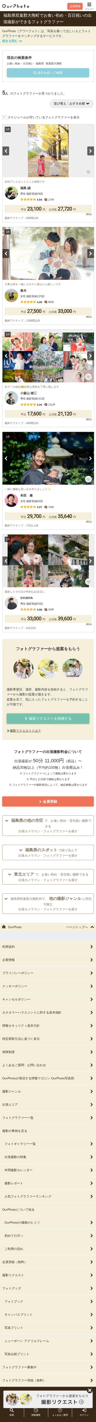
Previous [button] (5, 150)
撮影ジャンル (11, 1091)
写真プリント (13, 1327)
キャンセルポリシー (16, 999)
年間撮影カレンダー (18, 1170)
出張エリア (10, 1104)
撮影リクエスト (13, 1275)
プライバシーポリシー (17, 973)
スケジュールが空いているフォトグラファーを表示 (43, 117)
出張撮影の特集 (15, 1157)
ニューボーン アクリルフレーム (26, 1341)
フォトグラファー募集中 (19, 1367)
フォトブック (13, 1301)
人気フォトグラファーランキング (27, 1196)
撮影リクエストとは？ (25, 730)
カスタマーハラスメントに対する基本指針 (32, 1012)
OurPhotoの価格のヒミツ (22, 1222)
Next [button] (90, 150)
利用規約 (8, 946)
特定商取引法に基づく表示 (21, 1039)
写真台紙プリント (16, 1354)
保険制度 (8, 1052)
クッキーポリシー (14, 986)
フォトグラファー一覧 (17, 1117)
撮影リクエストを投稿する (50, 718)
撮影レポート (13, 1183)
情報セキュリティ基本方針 (21, 1025)
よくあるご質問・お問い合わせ (24, 1065)
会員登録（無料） (14, 1262)
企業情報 (8, 960)
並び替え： (69, 103)
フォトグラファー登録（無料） (24, 1380)
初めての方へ (13, 1235)
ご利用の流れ (13, 1249)
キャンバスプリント (18, 1314)
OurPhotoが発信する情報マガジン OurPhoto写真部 (38, 1078)
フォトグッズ (11, 1288)
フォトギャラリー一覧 (20, 1144)
